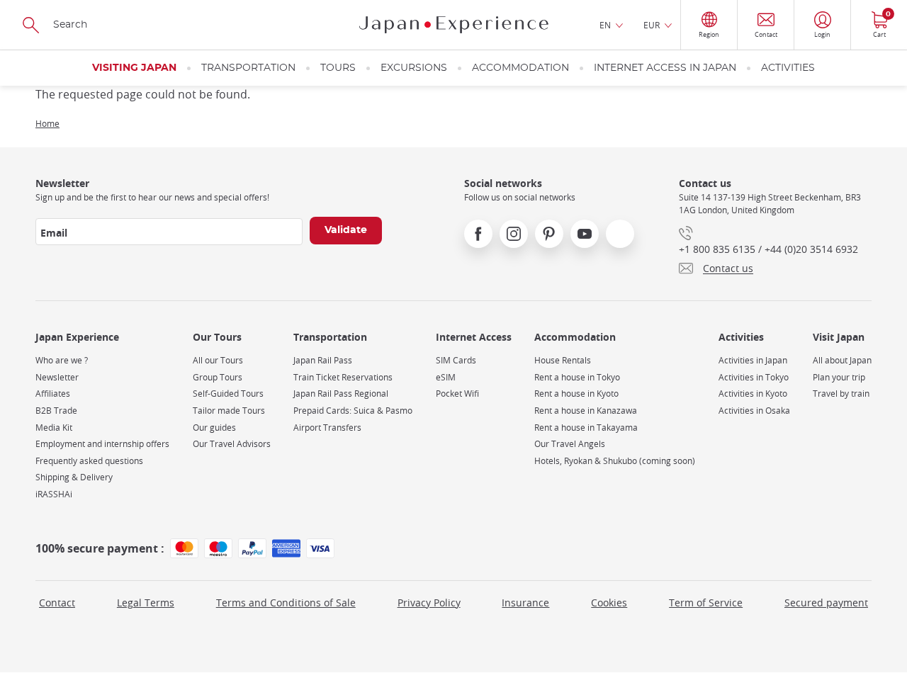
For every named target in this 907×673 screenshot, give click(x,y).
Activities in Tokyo (754, 377)
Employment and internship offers (102, 444)
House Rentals (562, 360)
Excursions (414, 68)
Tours (338, 68)
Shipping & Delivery (74, 477)
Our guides (214, 427)
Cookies (609, 602)
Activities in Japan (753, 360)
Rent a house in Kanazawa (585, 410)
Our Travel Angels (569, 444)
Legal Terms (145, 602)
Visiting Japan (134, 68)
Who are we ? (61, 360)
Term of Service (706, 602)
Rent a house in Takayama (586, 427)
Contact (57, 602)
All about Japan (842, 360)
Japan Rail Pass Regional (340, 393)
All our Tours (218, 360)
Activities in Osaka (754, 410)
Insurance (525, 602)
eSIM (446, 377)
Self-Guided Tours (228, 393)
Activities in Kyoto (753, 393)
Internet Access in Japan (665, 68)
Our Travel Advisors (232, 444)
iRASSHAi (53, 494)
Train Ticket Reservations (343, 377)
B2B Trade (56, 410)
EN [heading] (605, 24)
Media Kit (53, 427)
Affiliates (52, 393)
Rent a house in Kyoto (576, 393)
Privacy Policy (429, 602)
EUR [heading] (651, 24)
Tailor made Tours (229, 410)
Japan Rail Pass (322, 360)
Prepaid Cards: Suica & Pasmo (352, 410)
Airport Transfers (327, 427)
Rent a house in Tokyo (577, 377)
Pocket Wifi (457, 393)
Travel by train (841, 393)
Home (47, 123)
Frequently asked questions (89, 461)
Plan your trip (839, 377)
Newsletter (57, 377)
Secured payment (826, 602)
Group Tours (217, 377)
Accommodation (520, 68)
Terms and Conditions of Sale (286, 602)
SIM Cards (456, 360)
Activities (788, 68)
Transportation (248, 68)
